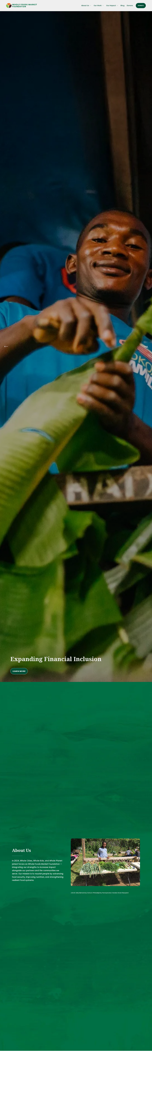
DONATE (141, 5)
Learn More (19, 671)
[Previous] (6, 346)
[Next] (146, 346)
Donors (130, 5)
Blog (122, 5)
